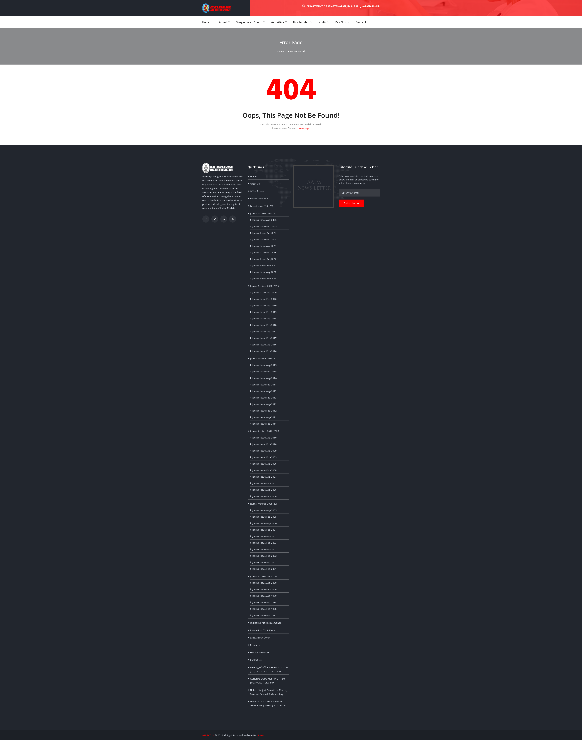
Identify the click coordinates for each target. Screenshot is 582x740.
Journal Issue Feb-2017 (264, 338)
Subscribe (349, 203)
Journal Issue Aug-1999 (264, 595)
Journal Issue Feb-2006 (264, 496)
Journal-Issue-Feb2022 (264, 265)
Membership (301, 22)
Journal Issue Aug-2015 (264, 365)
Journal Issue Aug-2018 (264, 318)
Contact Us (256, 659)
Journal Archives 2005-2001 (264, 503)
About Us (255, 183)
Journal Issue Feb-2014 (264, 384)
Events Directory (259, 198)
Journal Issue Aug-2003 (264, 536)
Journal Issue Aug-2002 (264, 549)
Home (206, 22)
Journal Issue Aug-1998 (264, 602)
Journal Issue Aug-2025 (264, 219)
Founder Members (259, 652)
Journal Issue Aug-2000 (264, 582)
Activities (277, 22)
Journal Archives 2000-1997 (264, 576)
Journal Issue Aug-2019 (264, 305)
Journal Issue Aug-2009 (264, 450)
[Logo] (216, 7)
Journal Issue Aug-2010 (264, 437)
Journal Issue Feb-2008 (264, 470)
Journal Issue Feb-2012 (264, 410)
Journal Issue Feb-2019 (264, 311)
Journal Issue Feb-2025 (264, 226)
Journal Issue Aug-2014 (264, 378)
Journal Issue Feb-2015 (264, 371)
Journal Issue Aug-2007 (264, 476)
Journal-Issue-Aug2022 (264, 258)
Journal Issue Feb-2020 (264, 298)
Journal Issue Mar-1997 (264, 615)
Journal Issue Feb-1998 (264, 608)
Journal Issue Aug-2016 (264, 344)
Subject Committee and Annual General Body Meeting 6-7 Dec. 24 (268, 703)
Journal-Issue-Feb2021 (264, 278)
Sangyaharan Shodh (249, 22)
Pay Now (341, 22)
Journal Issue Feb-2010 (264, 444)
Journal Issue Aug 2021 (264, 271)
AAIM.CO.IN (208, 735)
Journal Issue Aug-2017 (264, 331)
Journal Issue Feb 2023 (264, 252)
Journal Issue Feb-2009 (264, 457)
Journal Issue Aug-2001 (264, 562)
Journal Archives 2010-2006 (264, 431)
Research (255, 645)
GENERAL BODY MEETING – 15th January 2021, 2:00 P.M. (267, 680)
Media (322, 22)
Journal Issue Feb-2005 (264, 516)
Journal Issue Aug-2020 (264, 292)
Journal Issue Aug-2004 (264, 523)
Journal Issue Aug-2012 (264, 404)
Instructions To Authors (262, 630)
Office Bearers (258, 191)
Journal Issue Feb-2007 (264, 483)
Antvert (262, 735)
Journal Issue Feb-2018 (264, 325)
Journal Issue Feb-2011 (264, 423)
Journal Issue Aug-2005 (264, 510)
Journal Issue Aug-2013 (264, 391)
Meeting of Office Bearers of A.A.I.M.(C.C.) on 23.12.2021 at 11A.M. (269, 669)
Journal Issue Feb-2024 (264, 239)
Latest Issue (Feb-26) (261, 205)
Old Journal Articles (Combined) (266, 622)
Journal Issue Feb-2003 (264, 542)
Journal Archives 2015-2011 (264, 358)
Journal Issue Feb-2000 (264, 589)
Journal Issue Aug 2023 (264, 245)
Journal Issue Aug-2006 (264, 489)
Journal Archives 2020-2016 (264, 285)
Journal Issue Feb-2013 (264, 397)
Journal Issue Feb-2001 (264, 568)
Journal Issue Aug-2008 (264, 463)
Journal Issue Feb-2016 (264, 351)
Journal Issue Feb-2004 (264, 529)
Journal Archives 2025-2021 (264, 213)
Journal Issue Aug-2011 (264, 417)
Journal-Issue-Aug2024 (264, 232)
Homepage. (304, 128)
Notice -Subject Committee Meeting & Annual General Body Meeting (269, 691)
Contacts (362, 22)
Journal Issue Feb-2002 (264, 555)
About (223, 22)
